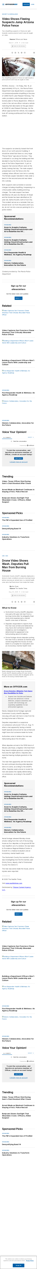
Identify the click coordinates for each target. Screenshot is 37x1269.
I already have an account (19, 462)
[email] (25, 53)
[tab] (7, 437)
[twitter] (18, 53)
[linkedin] (15, 53)
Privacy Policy (30, 1260)
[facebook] (12, 53)
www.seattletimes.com (14, 883)
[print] (34, 53)
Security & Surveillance (10, 14)
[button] (3, 4)
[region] (18, 442)
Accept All (18, 1265)
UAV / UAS (5, 555)
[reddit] (21, 53)
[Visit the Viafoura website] (30, 445)
